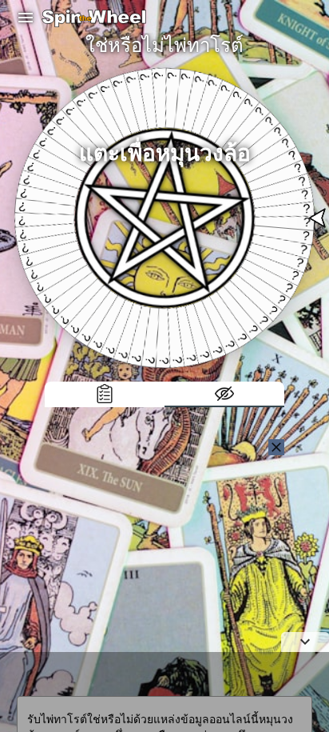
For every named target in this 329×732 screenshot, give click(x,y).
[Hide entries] (224, 394)
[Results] (104, 394)
